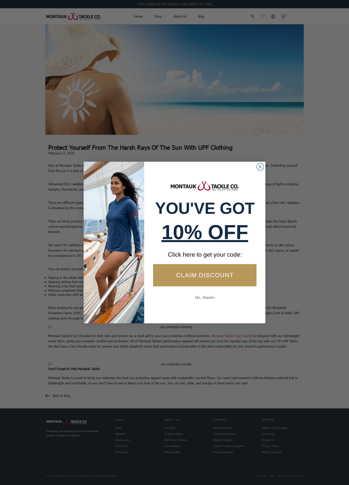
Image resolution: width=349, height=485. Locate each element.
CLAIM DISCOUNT (205, 275)
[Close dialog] (260, 166)
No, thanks (204, 297)
